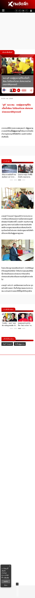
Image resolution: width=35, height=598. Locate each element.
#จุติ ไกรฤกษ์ (7, 344)
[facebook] (16, 11)
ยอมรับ (6, 581)
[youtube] (23, 11)
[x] (19, 11)
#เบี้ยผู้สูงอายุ (20, 344)
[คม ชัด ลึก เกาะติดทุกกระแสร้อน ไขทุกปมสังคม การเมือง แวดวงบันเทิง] (17, 4)
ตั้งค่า (5, 585)
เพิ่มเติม (6, 577)
